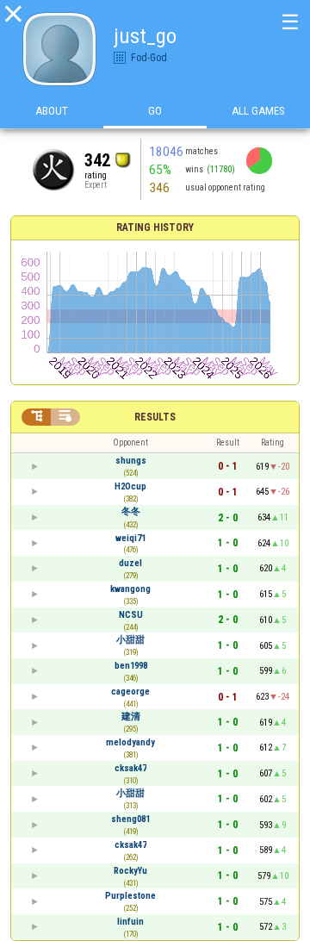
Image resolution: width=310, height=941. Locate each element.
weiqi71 (130, 538)
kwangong (130, 589)
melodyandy (130, 742)
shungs (130, 460)
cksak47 (130, 768)
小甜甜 (130, 639)
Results (155, 417)
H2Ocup (130, 486)
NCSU (131, 614)
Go (155, 110)
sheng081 (130, 819)
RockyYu (130, 870)
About (51, 110)
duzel (130, 563)
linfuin (130, 921)
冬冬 (130, 511)
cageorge (130, 691)
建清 (130, 716)
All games (258, 110)
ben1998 (131, 665)
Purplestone (130, 895)
